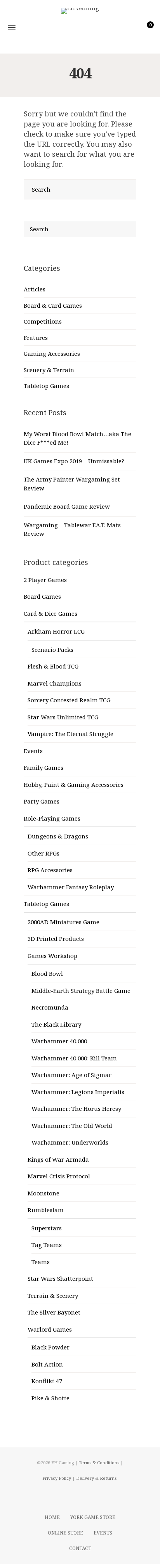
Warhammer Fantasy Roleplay (71, 887)
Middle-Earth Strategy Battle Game (80, 990)
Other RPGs (43, 853)
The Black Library (56, 1024)
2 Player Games (45, 580)
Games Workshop (52, 956)
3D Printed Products (56, 938)
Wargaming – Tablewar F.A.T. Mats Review (72, 529)
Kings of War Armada (58, 1159)
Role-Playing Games (52, 818)
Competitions (43, 321)
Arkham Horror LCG (56, 631)
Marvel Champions (55, 683)
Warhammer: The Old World (71, 1125)
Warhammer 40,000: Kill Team (74, 1058)
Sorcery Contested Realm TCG (69, 700)
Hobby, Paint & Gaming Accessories (73, 784)
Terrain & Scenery (53, 1295)
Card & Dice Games (50, 613)
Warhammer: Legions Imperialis (77, 1092)
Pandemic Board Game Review (67, 506)
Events (33, 751)
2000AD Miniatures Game (63, 922)
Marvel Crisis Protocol (59, 1176)
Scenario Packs (52, 649)
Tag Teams (46, 1245)
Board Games (42, 596)
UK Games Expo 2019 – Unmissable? (74, 461)
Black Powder (50, 1347)
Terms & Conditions (99, 1462)
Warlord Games (50, 1329)
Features (36, 337)
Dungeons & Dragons (58, 836)
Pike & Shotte (50, 1398)
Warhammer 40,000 (59, 1041)
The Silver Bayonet (54, 1312)
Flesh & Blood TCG (53, 666)
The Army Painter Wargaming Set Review (72, 483)
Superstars (46, 1228)
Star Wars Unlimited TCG (63, 717)
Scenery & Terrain (49, 370)
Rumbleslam (46, 1210)
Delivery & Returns (96, 1478)
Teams (40, 1262)
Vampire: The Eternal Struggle (70, 734)
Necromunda (49, 1007)
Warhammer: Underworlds (69, 1142)
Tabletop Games (46, 386)
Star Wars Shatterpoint (60, 1278)
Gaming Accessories (52, 353)
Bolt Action (47, 1364)
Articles (34, 289)
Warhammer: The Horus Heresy (76, 1108)
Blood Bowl (47, 973)
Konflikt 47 (46, 1381)
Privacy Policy (56, 1478)
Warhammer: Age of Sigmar (71, 1075)
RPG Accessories (50, 870)
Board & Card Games (53, 305)
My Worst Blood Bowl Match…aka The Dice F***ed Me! (77, 438)
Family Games (43, 767)
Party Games (41, 801)
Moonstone (43, 1193)
